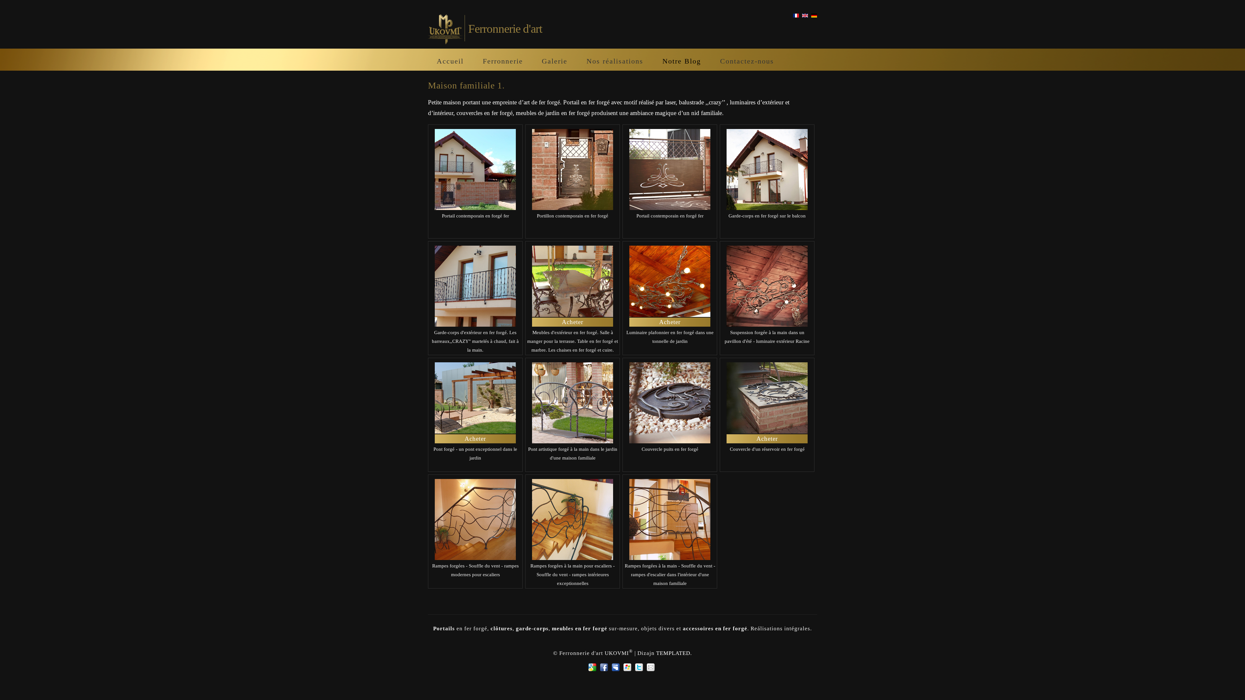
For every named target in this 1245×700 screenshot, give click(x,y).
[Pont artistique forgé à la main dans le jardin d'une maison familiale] (572, 441)
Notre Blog (681, 61)
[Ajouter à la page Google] (592, 667)
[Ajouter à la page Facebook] (604, 667)
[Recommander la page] (651, 667)
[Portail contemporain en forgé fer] (475, 207)
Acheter (572, 322)
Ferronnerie (503, 61)
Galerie (554, 61)
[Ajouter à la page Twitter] (639, 667)
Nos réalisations (615, 61)
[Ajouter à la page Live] (627, 667)
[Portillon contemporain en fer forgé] (572, 207)
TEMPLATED (673, 653)
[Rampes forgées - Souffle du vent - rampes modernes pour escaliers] (475, 557)
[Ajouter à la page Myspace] (616, 667)
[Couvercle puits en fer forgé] (669, 441)
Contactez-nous (747, 61)
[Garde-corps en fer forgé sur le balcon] (767, 207)
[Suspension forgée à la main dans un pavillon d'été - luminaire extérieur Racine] (767, 324)
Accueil (450, 61)
